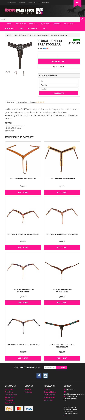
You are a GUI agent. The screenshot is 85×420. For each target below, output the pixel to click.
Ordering (47, 389)
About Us (22, 2)
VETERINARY (9, 28)
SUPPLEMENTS (21, 24)
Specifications (22, 102)
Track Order (9, 392)
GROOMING (33, 24)
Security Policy (10, 403)
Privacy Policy (9, 400)
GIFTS (21, 28)
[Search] (82, 19)
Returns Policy (10, 397)
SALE (45, 28)
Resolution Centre (11, 395)
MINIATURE (57, 24)
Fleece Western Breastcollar (62, 179)
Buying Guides (11, 2)
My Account (9, 389)
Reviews (33, 102)
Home (9, 35)
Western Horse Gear (25, 35)
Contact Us (31, 2)
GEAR (9, 24)
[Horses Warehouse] (23, 10)
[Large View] (7, 73)
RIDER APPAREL (33, 28)
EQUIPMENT (45, 24)
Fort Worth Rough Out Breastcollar (23, 345)
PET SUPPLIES (68, 24)
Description (10, 102)
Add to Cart (59, 61)
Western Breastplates (41, 35)
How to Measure (49, 395)
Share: (40, 48)
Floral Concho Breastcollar (58, 35)
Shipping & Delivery (50, 392)
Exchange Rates (49, 397)
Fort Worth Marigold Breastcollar (62, 234)
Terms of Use (48, 400)
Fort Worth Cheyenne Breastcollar (23, 234)
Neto (65, 415)
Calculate (59, 93)
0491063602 (70, 389)
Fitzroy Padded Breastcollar (23, 179)
